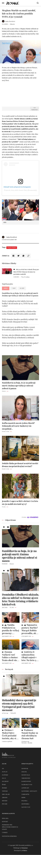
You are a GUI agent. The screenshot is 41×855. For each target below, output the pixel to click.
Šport (4, 784)
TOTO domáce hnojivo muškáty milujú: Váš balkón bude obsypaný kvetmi (20, 320)
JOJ (3, 768)
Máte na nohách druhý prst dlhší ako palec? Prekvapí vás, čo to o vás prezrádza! (20, 344)
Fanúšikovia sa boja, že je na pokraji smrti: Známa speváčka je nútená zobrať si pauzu (20, 294)
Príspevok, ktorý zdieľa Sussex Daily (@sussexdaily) (20, 190)
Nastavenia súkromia (9, 836)
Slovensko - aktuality (29, 791)
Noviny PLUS (25, 775)
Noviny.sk (24, 768)
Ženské (4, 788)
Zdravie (4, 797)
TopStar (5, 791)
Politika (24, 800)
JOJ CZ (4, 778)
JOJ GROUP (5, 781)
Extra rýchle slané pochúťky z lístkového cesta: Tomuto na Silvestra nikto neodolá (19, 312)
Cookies (4, 832)
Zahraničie (25, 794)
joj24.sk (24, 772)
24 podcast (25, 788)
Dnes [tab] (6, 288)
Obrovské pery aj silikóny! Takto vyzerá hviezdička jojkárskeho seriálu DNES (18, 328)
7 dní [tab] (14, 288)
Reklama (5, 818)
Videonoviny (25, 778)
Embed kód (35, 109)
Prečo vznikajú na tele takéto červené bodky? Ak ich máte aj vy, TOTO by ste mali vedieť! (20, 303)
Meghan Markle (11, 247)
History (4, 800)
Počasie (4, 804)
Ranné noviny (26, 781)
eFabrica (24, 850)
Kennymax (25, 848)
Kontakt (5, 821)
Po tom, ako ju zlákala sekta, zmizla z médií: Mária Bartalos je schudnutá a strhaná (20, 336)
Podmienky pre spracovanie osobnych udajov (10, 827)
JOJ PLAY (4, 772)
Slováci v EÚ (25, 807)
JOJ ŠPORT (5, 775)
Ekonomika (25, 804)
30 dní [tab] (22, 288)
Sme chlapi (6, 794)
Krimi (23, 797)
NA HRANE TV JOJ (26, 784)
